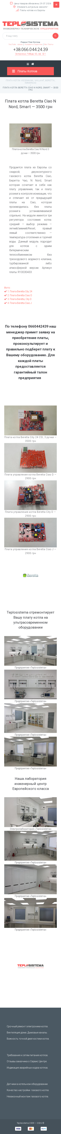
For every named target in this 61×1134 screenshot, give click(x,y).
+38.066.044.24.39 (30, 49)
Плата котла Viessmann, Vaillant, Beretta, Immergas (30, 81)
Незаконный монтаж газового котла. (28, 1096)
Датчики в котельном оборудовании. (27, 1084)
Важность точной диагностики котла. (28, 1038)
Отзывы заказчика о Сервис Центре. (27, 1061)
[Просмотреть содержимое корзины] (32, 64)
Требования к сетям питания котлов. (27, 1055)
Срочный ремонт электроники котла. (27, 1026)
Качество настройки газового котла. (28, 1090)
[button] (30, 54)
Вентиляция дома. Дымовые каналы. (27, 1032)
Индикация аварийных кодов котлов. (27, 1067)
